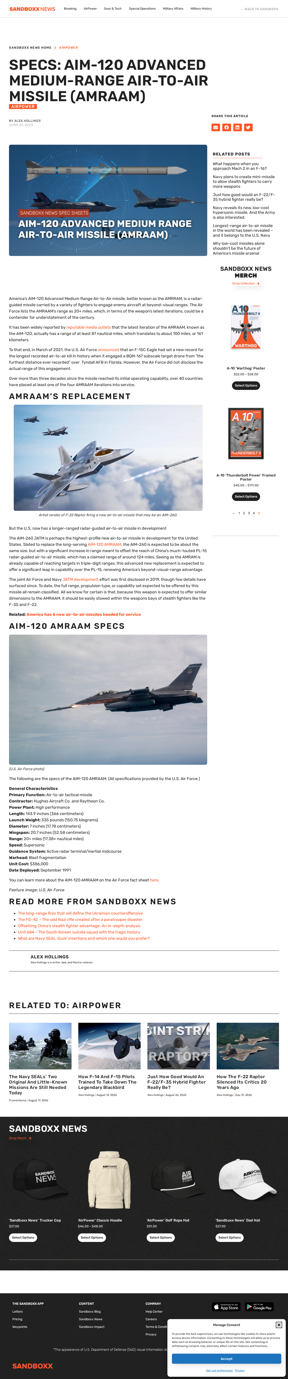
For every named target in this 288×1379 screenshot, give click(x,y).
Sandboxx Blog (90, 1311)
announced (108, 349)
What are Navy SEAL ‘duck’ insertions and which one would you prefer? (84, 938)
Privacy (240, 1370)
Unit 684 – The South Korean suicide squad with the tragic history (79, 932)
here (154, 880)
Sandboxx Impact (91, 1327)
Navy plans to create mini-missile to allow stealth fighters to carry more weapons (244, 181)
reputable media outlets (88, 327)
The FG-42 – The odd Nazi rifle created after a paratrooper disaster (80, 919)
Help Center (154, 1311)
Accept (226, 1359)
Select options (246, 385)
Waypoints (19, 1327)
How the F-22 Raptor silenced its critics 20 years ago (242, 1082)
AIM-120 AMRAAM (104, 544)
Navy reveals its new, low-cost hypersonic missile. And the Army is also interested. (244, 212)
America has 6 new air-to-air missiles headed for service (84, 614)
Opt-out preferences (219, 1370)
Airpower (68, 48)
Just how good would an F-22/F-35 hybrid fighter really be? (244, 197)
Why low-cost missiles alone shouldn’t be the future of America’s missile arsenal (239, 248)
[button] (279, 1325)
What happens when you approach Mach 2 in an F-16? (240, 166)
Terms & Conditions (159, 1327)
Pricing (17, 1319)
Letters (17, 1311)
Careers (151, 1319)
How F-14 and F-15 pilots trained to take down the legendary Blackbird (107, 1082)
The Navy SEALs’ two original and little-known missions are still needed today (38, 1084)
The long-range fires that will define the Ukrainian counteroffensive (80, 913)
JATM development (81, 579)
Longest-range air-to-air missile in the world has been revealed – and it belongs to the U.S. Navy (243, 230)
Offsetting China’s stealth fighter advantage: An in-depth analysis (79, 925)
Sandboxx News (90, 1319)
